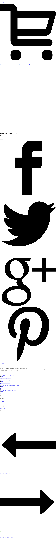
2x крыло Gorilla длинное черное (5, 378)
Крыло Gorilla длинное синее (5, 393)
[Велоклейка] (19, 64)
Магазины (3, 1)
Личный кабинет (4, 2)
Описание (3, 363)
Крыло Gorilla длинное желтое (5, 383)
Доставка (3, 400)
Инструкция (3, 66)
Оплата (3, 399)
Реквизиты (3, 401)
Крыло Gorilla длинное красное (5, 388)
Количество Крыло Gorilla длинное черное (6, 138)
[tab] (29, 363)
